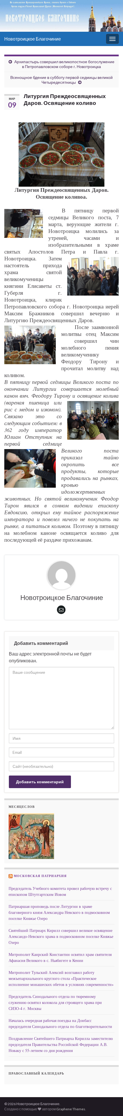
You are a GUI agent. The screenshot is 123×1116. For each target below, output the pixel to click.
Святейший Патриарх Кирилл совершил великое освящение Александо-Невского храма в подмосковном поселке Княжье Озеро (61, 936)
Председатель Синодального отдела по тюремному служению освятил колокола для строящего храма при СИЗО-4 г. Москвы (55, 1002)
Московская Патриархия (40, 876)
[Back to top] (110, 1103)
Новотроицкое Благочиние (32, 38)
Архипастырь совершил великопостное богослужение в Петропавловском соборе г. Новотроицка (64, 64)
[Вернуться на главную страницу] (61, 16)
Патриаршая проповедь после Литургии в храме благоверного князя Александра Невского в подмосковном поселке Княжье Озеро (59, 912)
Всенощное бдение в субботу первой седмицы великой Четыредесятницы (61, 80)
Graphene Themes (70, 1109)
